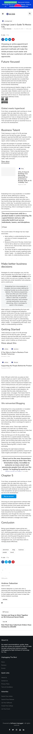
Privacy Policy (5, 684)
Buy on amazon (9, 496)
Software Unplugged (17, 723)
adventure (6, 550)
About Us (4, 677)
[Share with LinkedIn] (9, 39)
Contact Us (4, 681)
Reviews (3, 665)
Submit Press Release (7, 699)
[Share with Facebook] (2, 39)
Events (3, 668)
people (5, 552)
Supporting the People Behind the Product (16, 366)
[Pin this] (13, 39)
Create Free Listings (7, 706)
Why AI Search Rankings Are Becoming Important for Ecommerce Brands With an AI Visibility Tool (25, 177)
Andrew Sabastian (7, 29)
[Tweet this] (6, 39)
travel (12, 552)
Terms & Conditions (7, 687)
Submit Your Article (6, 696)
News (3, 662)
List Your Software (6, 703)
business (21, 550)
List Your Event (5, 709)
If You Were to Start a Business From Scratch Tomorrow (14, 353)
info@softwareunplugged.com (18, 6)
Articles (5, 599)
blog (13, 550)
